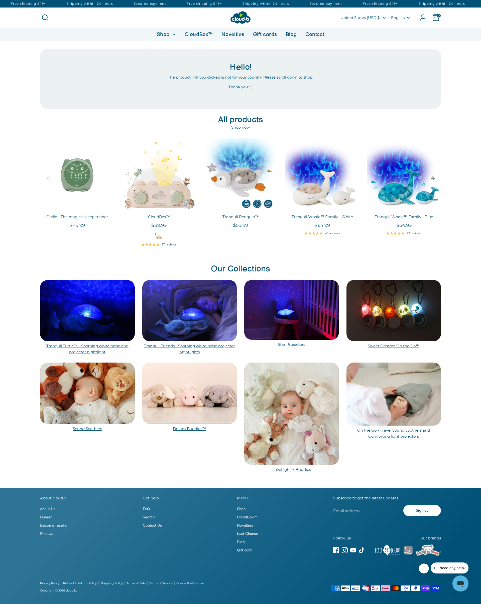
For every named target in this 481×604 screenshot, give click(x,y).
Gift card (244, 550)
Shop (164, 34)
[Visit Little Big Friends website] (408, 551)
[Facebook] (336, 550)
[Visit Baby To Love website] (428, 551)
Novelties (232, 34)
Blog (291, 34)
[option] (73, 188)
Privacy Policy (49, 583)
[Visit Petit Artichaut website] (387, 551)
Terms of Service (161, 583)
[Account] (423, 18)
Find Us (46, 533)
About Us (47, 509)
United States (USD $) (360, 17)
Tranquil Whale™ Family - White (322, 216)
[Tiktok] (362, 550)
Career (46, 517)
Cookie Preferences (190, 583)
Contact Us (152, 525)
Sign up (422, 510)
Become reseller (54, 525)
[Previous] (48, 178)
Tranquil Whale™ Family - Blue (404, 216)
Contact (314, 34)
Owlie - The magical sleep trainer (77, 216)
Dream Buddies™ (189, 428)
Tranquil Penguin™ (240, 216)
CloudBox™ (199, 34)
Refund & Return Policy (80, 583)
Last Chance (247, 533)
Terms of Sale (136, 583)
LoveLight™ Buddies (291, 469)
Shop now (240, 127)
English (398, 17)
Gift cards (265, 34)
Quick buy (77, 203)
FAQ (146, 509)
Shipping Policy (111, 583)
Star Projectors (291, 344)
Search (149, 517)
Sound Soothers (87, 428)
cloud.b (71, 590)
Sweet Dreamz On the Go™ (393, 346)
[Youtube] (353, 550)
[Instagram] (345, 550)
